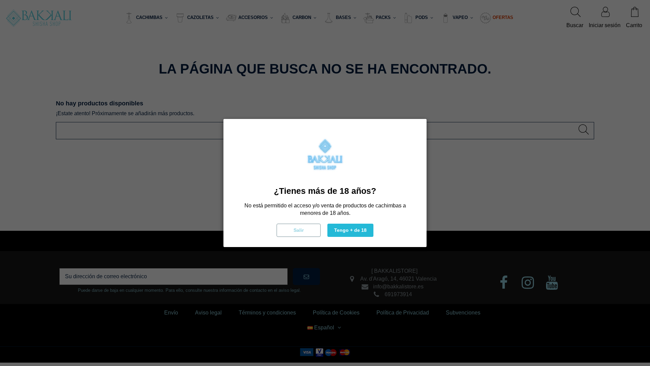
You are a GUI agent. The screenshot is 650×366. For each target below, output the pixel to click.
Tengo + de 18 (350, 230)
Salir (299, 230)
